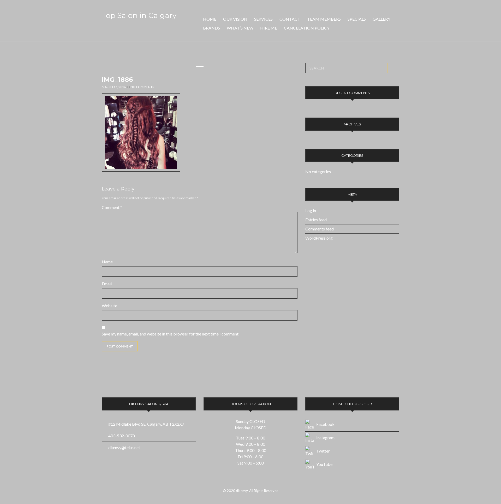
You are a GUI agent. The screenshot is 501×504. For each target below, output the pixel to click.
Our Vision (235, 18)
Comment (112, 207)
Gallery (381, 18)
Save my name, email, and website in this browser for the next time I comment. (170, 333)
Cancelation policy (307, 27)
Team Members (324, 18)
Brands (211, 27)
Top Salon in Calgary (139, 15)
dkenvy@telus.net (124, 447)
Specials (357, 18)
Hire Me (268, 27)
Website (109, 305)
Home (209, 18)
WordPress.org (319, 237)
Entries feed (316, 219)
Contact (289, 18)
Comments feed (319, 228)
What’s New (240, 27)
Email (107, 283)
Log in (310, 210)
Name (107, 261)
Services (263, 18)
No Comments (142, 87)
